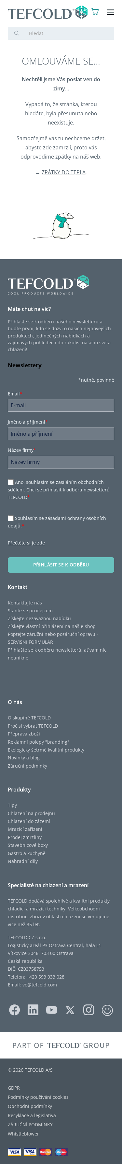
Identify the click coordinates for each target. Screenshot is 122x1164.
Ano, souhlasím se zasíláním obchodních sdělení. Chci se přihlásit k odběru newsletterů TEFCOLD (59, 490)
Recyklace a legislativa (32, 1115)
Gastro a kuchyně (27, 853)
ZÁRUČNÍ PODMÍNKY (30, 1124)
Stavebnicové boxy (28, 845)
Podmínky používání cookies (38, 1097)
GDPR (14, 1088)
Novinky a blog (24, 757)
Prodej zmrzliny (25, 837)
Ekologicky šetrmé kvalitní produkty (46, 750)
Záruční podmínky (27, 766)
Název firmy (22, 450)
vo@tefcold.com (39, 985)
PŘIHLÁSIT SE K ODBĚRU (61, 565)
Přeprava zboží (24, 734)
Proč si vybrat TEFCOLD (33, 726)
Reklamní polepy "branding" (38, 742)
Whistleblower (23, 1134)
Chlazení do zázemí (29, 821)
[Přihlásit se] (82, 12)
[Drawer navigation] (110, 12)
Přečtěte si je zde (26, 543)
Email (15, 394)
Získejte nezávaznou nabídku (39, 618)
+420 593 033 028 (45, 977)
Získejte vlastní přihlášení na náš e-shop (52, 626)
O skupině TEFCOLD (29, 718)
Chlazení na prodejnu (31, 813)
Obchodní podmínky (30, 1106)
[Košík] (95, 12)
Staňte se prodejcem (30, 610)
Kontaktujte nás (25, 603)
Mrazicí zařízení (25, 829)
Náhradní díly (23, 861)
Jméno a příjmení (28, 422)
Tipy (12, 805)
